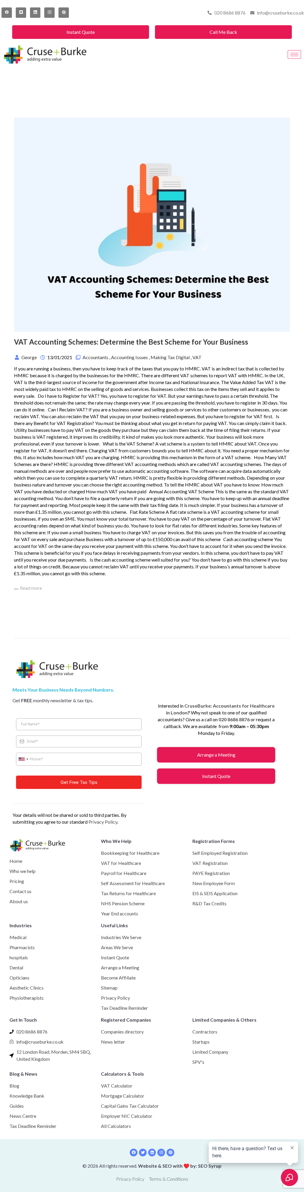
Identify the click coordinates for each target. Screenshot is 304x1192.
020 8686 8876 (234, 719)
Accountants (95, 357)
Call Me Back (223, 32)
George (29, 357)
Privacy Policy (102, 822)
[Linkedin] (152, 1152)
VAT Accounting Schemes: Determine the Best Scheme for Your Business (131, 341)
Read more (31, 588)
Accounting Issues (129, 357)
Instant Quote (80, 32)
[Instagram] (49, 12)
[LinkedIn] (35, 12)
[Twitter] (21, 12)
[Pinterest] (63, 12)
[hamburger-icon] (294, 54)
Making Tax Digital (170, 357)
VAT (197, 357)
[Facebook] (6, 12)
